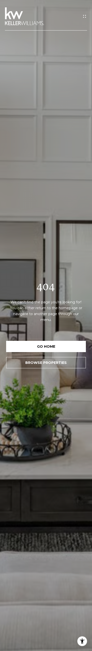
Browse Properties (46, 362)
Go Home (46, 346)
